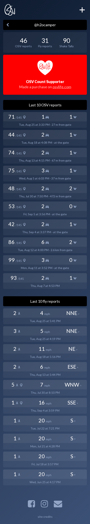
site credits (45, 516)
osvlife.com (62, 87)
